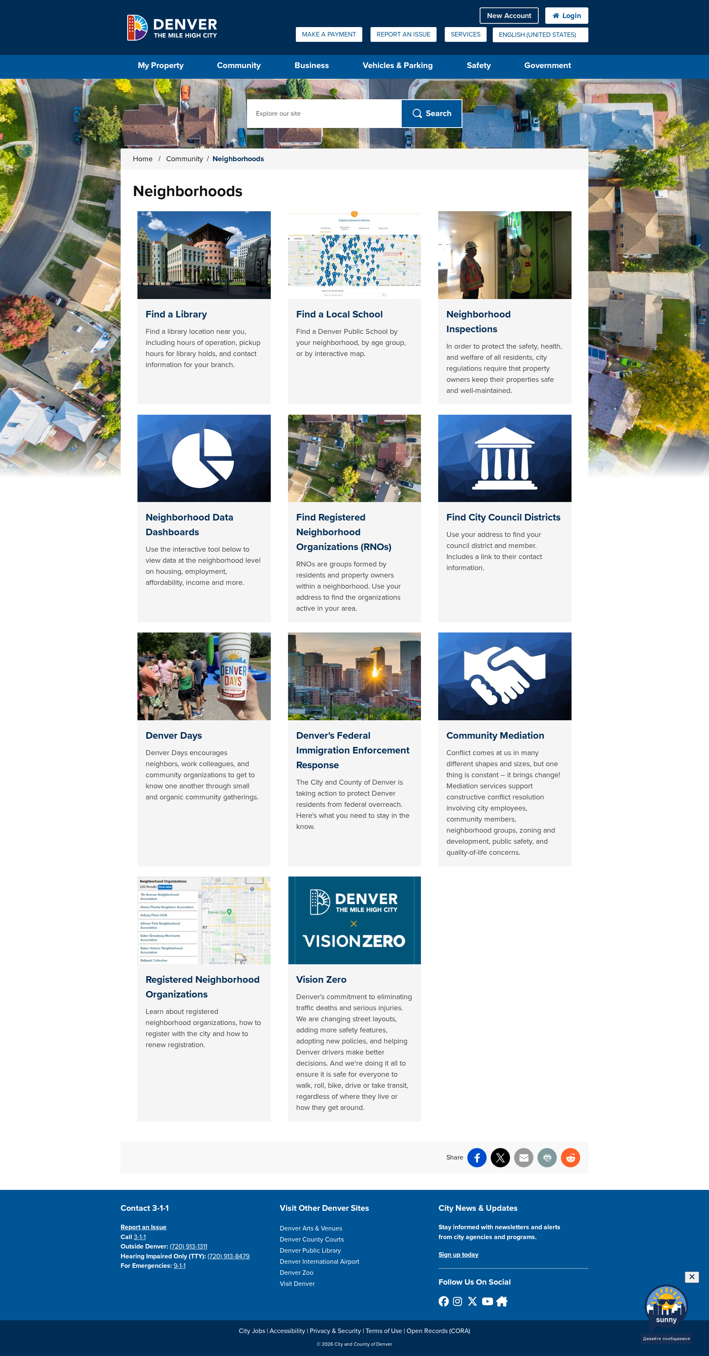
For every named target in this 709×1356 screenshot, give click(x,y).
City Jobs (252, 1331)
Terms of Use (384, 1331)
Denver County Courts (312, 1239)
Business (312, 65)
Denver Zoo (296, 1272)
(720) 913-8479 (228, 1256)
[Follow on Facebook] (443, 1301)
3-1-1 (140, 1237)
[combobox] (540, 34)
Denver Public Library (310, 1250)
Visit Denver (297, 1284)
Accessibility (287, 1331)
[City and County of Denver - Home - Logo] (172, 27)
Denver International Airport (319, 1261)
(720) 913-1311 (188, 1246)
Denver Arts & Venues (311, 1228)
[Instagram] (457, 1301)
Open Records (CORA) (438, 1331)
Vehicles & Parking (398, 65)
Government (547, 65)
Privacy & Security (335, 1331)
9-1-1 (179, 1265)
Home (143, 158)
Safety (479, 65)
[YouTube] (486, 1301)
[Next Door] (500, 1301)
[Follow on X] (472, 1301)
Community (239, 65)
